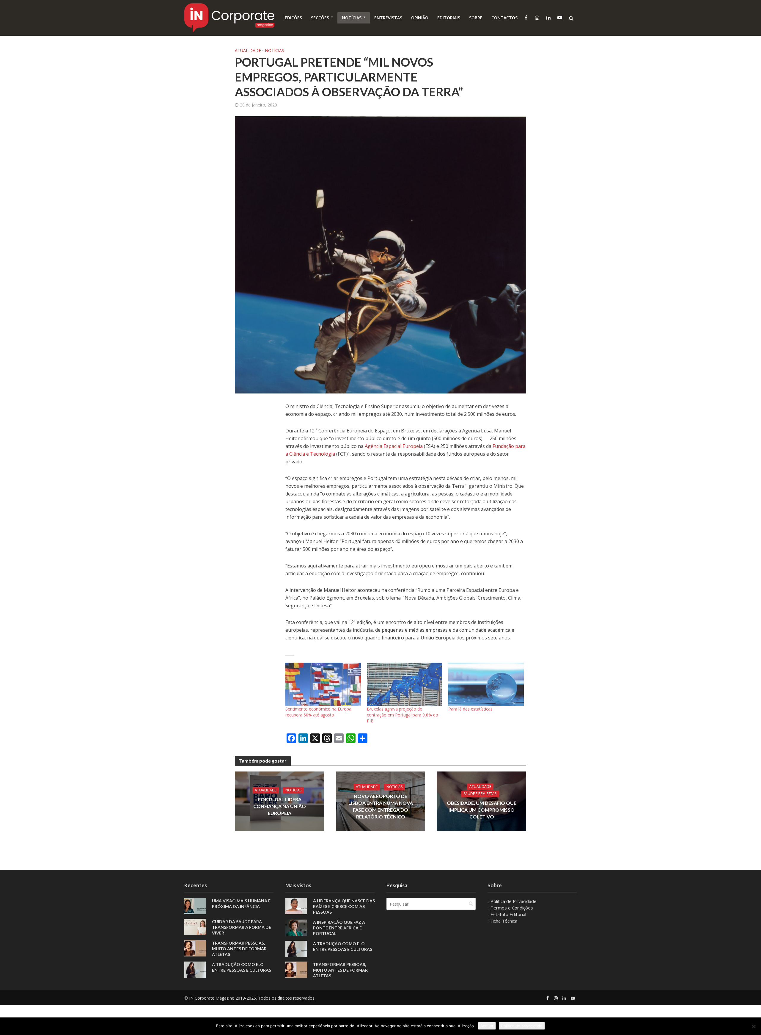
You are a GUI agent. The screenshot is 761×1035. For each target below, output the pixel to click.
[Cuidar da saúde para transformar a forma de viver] (195, 926)
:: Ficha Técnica (502, 921)
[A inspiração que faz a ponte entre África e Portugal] (296, 927)
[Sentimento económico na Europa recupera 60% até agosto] (323, 684)
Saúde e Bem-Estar (480, 793)
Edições (293, 18)
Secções (320, 18)
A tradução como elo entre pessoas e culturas (241, 967)
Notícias (351, 18)
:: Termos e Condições (510, 908)
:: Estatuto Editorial (507, 914)
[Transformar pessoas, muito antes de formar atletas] (195, 948)
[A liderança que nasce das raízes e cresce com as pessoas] (296, 906)
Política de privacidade (522, 1025)
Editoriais (448, 18)
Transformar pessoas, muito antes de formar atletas (239, 948)
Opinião (419, 18)
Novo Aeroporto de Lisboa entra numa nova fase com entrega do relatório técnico (380, 806)
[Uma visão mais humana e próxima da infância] (195, 906)
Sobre (475, 18)
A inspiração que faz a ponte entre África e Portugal (339, 928)
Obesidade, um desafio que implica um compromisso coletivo (481, 809)
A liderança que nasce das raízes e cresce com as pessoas (344, 906)
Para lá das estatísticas (470, 709)
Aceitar (486, 1025)
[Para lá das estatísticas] (486, 684)
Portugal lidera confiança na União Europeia (279, 806)
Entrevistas (388, 18)
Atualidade (248, 50)
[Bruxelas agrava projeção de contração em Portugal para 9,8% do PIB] (404, 684)
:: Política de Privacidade (512, 901)
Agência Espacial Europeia (394, 446)
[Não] (754, 1026)
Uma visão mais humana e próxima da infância (241, 903)
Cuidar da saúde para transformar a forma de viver (241, 927)
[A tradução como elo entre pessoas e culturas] (195, 969)
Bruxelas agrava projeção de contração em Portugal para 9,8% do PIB (402, 715)
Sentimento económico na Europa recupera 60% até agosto (318, 712)
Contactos (504, 18)
